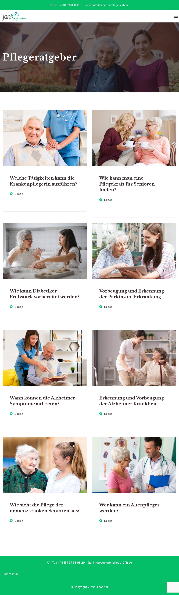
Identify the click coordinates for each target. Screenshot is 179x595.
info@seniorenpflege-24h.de (106, 4)
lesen (18, 193)
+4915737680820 (65, 4)
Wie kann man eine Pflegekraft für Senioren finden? (127, 184)
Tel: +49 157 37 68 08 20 (68, 562)
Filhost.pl (101, 587)
